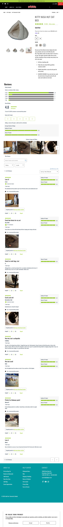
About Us (12, 7)
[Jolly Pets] (32, 7)
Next (58, 12)
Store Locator (25, 481)
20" (40, 38)
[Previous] (5, 30)
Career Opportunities (7, 484)
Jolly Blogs (5, 481)
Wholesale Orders (26, 471)
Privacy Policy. (10, 518)
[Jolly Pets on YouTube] (5, 4)
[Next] (32, 30)
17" (36, 38)
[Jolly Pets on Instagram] (7, 4)
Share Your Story (6, 479)
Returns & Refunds (27, 479)
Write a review (52, 24)
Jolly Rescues (6, 476)
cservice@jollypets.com (47, 477)
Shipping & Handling (27, 476)
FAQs (24, 474)
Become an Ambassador (8, 474)
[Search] (49, 7)
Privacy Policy (25, 484)
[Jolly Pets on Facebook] (2, 4)
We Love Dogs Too (7, 471)
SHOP (6, 7)
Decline (48, 523)
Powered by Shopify (14, 496)
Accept (30, 523)
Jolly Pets (7, 496)
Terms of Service (26, 487)
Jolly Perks (18, 7)
